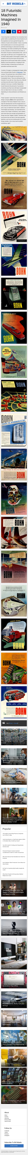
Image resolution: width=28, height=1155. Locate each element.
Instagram (6, 1135)
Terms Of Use (7, 1121)
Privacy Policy (7, 1119)
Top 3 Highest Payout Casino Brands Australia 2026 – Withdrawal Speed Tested (13, 1064)
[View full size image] (14, 133)
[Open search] (25, 3)
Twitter (6, 1132)
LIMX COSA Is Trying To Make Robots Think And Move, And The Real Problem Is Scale (13, 931)
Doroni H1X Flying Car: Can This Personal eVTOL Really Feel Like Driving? (13, 1004)
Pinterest (6, 1134)
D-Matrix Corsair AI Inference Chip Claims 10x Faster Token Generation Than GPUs (14, 984)
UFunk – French (13, 723)
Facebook (6, 1130)
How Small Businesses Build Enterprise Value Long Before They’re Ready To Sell (12, 820)
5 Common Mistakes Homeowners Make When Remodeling (11, 1022)
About (5, 1115)
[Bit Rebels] (14, 5)
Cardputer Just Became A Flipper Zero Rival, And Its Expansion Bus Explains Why (13, 1101)
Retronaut (20, 72)
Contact (6, 1116)
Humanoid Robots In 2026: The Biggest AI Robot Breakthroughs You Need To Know (13, 892)
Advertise (6, 1118)
